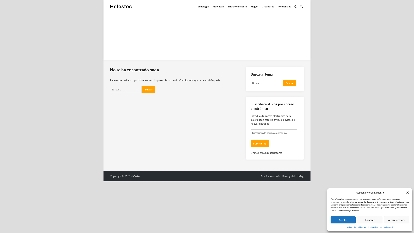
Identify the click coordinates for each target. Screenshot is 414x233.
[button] (407, 192)
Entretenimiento (237, 6)
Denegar (370, 219)
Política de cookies (355, 227)
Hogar (254, 6)
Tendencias (284, 6)
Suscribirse (259, 143)
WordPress (282, 176)
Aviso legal (388, 227)
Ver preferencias (396, 219)
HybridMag (297, 176)
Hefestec (121, 6)
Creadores (268, 6)
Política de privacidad (373, 227)
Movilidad (218, 6)
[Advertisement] (207, 37)
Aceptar (343, 219)
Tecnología (202, 6)
